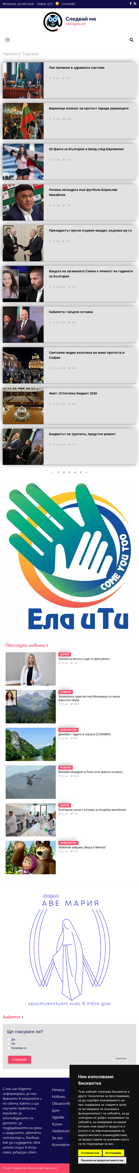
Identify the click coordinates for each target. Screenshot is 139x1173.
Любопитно (62, 1131)
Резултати (121, 1059)
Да (13, 1039)
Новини (58, 1096)
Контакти (61, 1145)
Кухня (57, 1124)
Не (13, 1043)
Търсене (30, 53)
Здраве (58, 1117)
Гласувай (19, 1059)
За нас (57, 1138)
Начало (10, 53)
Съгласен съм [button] (90, 1152)
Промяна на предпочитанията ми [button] (102, 1160)
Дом (55, 1110)
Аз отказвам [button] (113, 1152)
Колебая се (19, 1048)
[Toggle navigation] (7, 39)
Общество (62, 1103)
